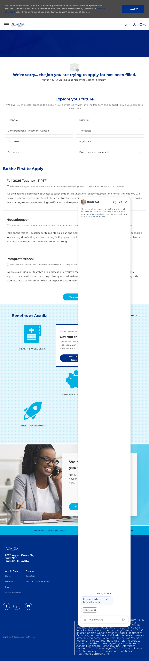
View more (74, 297)
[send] (124, 620)
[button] (135, 24)
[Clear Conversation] (115, 202)
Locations (9, 581)
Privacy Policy (135, 619)
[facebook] (6, 606)
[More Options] (85, 620)
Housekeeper (18, 220)
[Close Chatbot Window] (126, 202)
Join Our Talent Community (38, 581)
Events (8, 587)
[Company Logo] (18, 24)
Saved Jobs (30, 576)
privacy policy (96, 214)
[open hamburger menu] (6, 24)
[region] (104, 410)
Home (8, 576)
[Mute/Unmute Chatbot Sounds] (120, 202)
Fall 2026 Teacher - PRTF (27, 181)
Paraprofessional (20, 259)
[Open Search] (126, 25)
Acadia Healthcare (13, 592)
